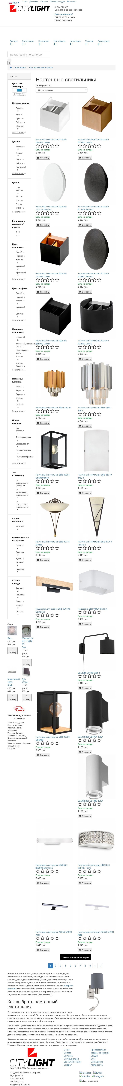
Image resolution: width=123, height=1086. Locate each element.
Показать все (18, 132)
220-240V (20, 527)
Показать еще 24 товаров (75, 957)
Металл (19, 358)
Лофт (20, 159)
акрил (20, 386)
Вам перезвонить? (64, 14)
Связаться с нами (72, 1061)
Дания (20, 601)
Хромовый (20, 267)
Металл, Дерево (20, 364)
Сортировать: (43, 85)
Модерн (19, 154)
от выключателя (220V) (21, 483)
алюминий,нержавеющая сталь (21, 345)
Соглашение (97, 1061)
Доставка (34, 1)
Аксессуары (104, 40)
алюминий (20, 338)
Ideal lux (19, 127)
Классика (20, 147)
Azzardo (19, 109)
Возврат (68, 1064)
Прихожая (20, 570)
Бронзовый (21, 274)
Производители (98, 1049)
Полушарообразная (21, 458)
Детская (19, 563)
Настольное (59, 40)
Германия (20, 596)
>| (100, 965)
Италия (19, 606)
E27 (19, 196)
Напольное (75, 40)
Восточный (21, 168)
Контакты (71, 1)
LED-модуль (19, 190)
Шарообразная (21, 445)
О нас (24, 1)
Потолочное (28, 40)
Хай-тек (20, 163)
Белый (20, 252)
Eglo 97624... (25, 681)
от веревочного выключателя (21, 493)
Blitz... (10, 638)
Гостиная (20, 546)
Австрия (19, 589)
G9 (19, 204)
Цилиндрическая (21, 451)
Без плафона (20, 431)
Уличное (89, 40)
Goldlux (20, 122)
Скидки (94, 1055)
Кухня (20, 558)
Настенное (43, 40)
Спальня (20, 553)
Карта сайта (97, 1064)
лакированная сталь (21, 351)
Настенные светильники (41, 67)
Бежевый (20, 302)
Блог (93, 1058)
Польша (19, 612)
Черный (20, 255)
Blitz (19, 114)
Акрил (20, 390)
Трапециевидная (21, 438)
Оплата (44, 1)
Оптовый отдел (57, 1)
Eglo (19, 118)
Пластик (19, 405)
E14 (19, 200)
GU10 (20, 208)
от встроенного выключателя (21, 505)
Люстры (14, 40)
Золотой (19, 260)
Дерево (20, 394)
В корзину (12, 651)
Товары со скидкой (100, 1052)
